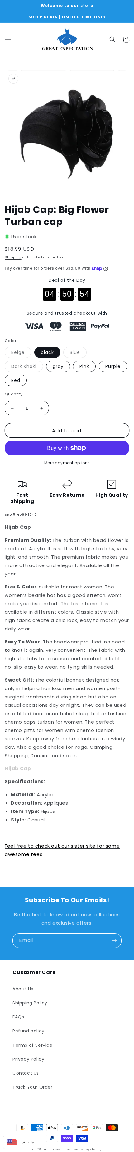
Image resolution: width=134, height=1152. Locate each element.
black (47, 352)
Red (15, 380)
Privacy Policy (28, 1059)
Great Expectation (57, 1149)
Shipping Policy (29, 1003)
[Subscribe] (114, 940)
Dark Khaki (27, 367)
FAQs (18, 1017)
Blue (78, 353)
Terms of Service (32, 1045)
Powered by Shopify (87, 1149)
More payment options (67, 462)
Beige (21, 353)
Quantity (13, 394)
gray (58, 366)
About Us (22, 989)
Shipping (13, 257)
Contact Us (25, 1073)
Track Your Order (32, 1087)
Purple (113, 366)
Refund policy (28, 1031)
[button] (8, 39)
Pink (84, 366)
